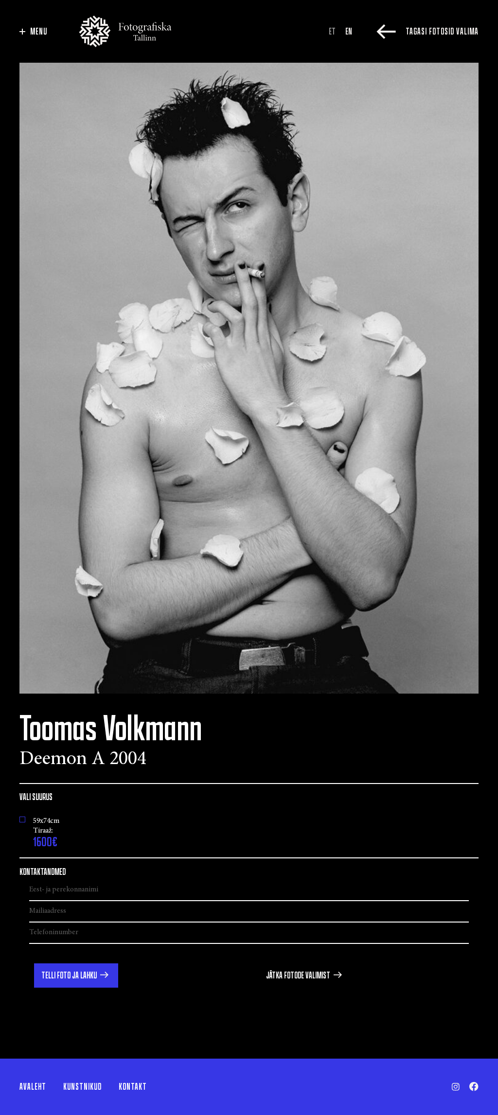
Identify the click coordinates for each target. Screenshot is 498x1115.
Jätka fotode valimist (298, 975)
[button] (76, 975)
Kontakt (133, 1087)
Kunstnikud (82, 1087)
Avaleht (32, 1087)
